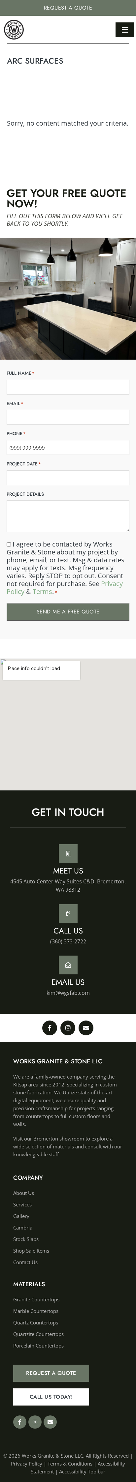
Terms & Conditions (70, 1463)
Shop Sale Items (31, 1250)
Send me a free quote (68, 611)
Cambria (22, 1227)
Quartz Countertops (35, 1322)
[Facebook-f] (49, 1028)
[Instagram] (67, 1028)
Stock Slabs (26, 1239)
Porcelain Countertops (38, 1345)
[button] (125, 29)
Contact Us (25, 1262)
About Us (23, 1193)
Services (22, 1204)
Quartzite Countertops (38, 1334)
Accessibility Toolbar (82, 1471)
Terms (42, 591)
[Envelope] (86, 1028)
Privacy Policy (26, 1463)
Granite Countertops (36, 1299)
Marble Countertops (35, 1311)
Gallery (21, 1216)
